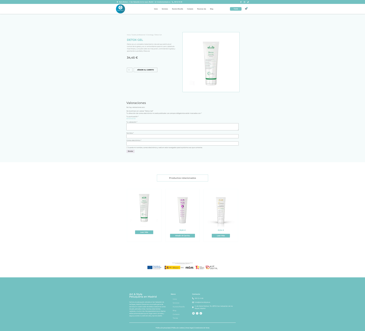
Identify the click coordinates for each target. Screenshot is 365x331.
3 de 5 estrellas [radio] (131, 118)
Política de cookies (178, 328)
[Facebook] (193, 313)
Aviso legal (189, 328)
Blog (211, 9)
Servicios (165, 9)
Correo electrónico (133, 140)
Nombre (130, 133)
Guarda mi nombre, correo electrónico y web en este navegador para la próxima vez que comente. (165, 147)
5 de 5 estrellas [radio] (135, 118)
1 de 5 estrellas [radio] (127, 118)
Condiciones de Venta (201, 328)
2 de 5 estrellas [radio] (129, 118)
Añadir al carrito (145, 70)
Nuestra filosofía (177, 9)
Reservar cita (201, 9)
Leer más (144, 232)
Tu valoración (131, 122)
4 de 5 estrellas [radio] (133, 118)
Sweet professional (138, 35)
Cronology (150, 35)
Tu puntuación (132, 116)
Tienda (175, 318)
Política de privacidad (163, 328)
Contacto (190, 9)
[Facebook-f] (241, 2)
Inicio (156, 9)
